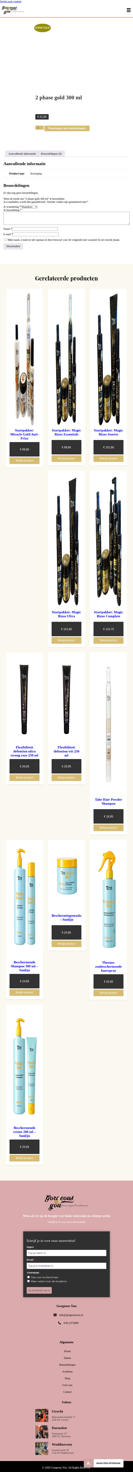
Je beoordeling (12, 210)
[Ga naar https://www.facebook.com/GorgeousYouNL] (68, 1332)
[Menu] (128, 10)
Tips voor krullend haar (45, 1277)
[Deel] (114, 4)
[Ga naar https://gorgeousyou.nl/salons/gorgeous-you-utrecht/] (66, 1416)
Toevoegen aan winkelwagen (67, 128)
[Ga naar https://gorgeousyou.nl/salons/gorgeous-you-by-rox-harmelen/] (66, 1433)
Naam (7, 228)
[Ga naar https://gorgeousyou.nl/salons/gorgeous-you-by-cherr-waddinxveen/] (66, 1449)
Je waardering (12, 206)
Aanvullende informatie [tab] (22, 153)
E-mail (8, 234)
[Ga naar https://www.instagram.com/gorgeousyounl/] (61, 1332)
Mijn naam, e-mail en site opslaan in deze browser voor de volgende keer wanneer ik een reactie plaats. (64, 239)
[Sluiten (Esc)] (121, 4)
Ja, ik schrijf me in (39, 1290)
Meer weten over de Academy (49, 1281)
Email (31, 1259)
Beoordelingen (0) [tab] (51, 153)
